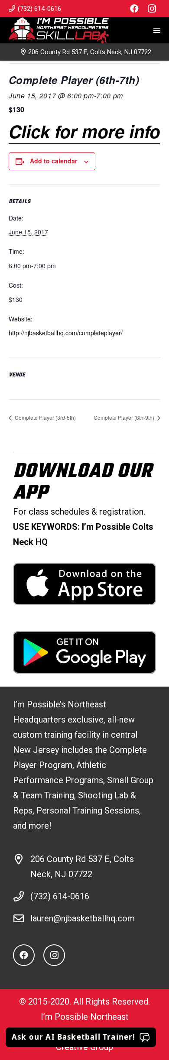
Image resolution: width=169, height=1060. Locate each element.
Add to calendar (53, 160)
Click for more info (84, 131)
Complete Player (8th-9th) (125, 417)
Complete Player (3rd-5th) (44, 417)
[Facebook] (134, 8)
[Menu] (156, 30)
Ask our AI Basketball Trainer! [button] (74, 1037)
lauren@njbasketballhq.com (82, 918)
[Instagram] (151, 8)
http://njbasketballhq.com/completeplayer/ (66, 332)
